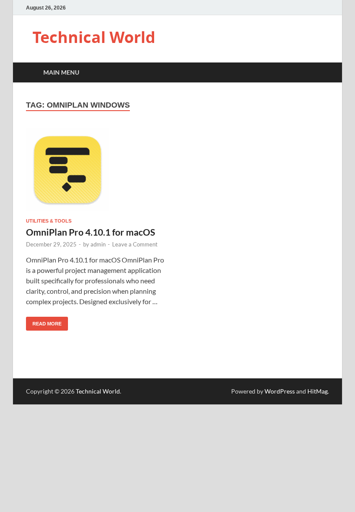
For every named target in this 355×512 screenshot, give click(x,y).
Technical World (93, 37)
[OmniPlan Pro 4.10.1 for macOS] (97, 169)
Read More (43, 321)
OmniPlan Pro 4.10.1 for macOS (90, 231)
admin (98, 244)
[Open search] (320, 72)
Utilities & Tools (48, 220)
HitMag (317, 391)
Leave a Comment (135, 244)
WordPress (280, 391)
